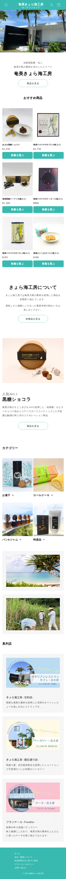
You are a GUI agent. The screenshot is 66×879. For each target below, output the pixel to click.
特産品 (37, 539)
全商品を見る (33, 319)
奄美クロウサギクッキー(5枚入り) (48, 199)
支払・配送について (23, 857)
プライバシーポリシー (24, 864)
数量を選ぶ (17, 155)
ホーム (17, 853)
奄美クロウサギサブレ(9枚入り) (47, 145)
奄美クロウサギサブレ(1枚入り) (16, 253)
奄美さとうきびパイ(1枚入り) (46, 253)
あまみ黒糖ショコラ (11, 145)
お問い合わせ (20, 868)
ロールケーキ (41, 495)
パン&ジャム (10, 539)
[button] (6, 5)
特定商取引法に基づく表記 (26, 861)
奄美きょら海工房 (36, 873)
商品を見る (33, 83)
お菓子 (6, 495)
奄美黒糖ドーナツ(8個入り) (14, 199)
